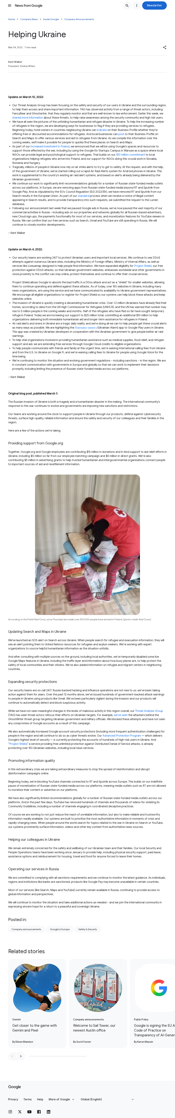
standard (83, 196)
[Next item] (21, 1056)
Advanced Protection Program (122, 735)
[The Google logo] (14, 1087)
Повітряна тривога (86, 327)
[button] (154, 5)
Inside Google (51, 19)
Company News (29, 19)
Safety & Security (87, 929)
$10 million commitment (130, 154)
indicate (102, 130)
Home (11, 19)
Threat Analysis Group (149, 711)
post (121, 134)
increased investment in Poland (50, 146)
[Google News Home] (28, 5)
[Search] (127, 5)
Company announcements (26, 929)
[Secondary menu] (137, 5)
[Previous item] (12, 1056)
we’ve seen (121, 715)
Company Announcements (79, 19)
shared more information (27, 117)
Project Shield (142, 266)
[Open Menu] (9, 5)
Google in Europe (60, 929)
